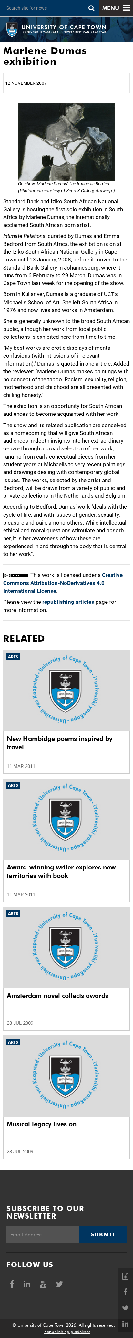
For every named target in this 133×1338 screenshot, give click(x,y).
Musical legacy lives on (42, 1124)
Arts (13, 656)
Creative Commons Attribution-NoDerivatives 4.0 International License (63, 583)
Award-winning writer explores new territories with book (61, 871)
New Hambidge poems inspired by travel (59, 743)
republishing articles (68, 602)
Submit (103, 1234)
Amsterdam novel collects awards (57, 996)
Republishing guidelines (67, 1331)
